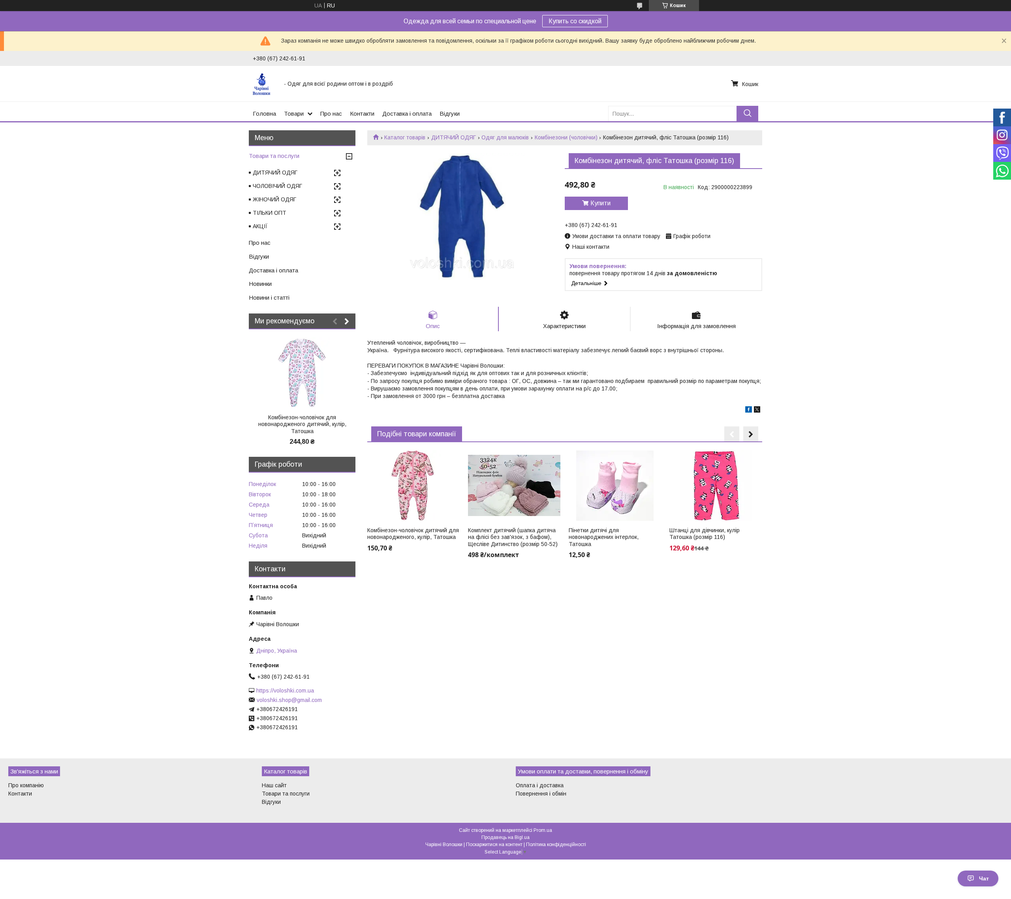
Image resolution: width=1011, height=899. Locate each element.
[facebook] (748, 410)
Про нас (331, 113)
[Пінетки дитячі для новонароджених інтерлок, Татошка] (615, 485)
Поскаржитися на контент (494, 844)
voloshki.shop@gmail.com (289, 700)
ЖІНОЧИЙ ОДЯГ (274, 199)
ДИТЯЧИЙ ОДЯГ (453, 137)
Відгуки (450, 113)
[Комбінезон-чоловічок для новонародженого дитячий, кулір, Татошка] (302, 372)
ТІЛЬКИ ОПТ (269, 213)
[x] (757, 410)
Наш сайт (274, 785)
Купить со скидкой (575, 21)
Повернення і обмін (541, 793)
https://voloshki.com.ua (285, 690)
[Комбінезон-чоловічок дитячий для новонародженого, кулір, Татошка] (413, 485)
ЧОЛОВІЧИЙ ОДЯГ (277, 186)
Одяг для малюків (505, 137)
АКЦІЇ (260, 226)
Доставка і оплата (407, 113)
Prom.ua (543, 830)
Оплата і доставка (540, 785)
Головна (264, 113)
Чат (984, 878)
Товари (294, 113)
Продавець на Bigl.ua (505, 837)
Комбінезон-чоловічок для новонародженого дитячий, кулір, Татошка (302, 424)
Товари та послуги (274, 155)
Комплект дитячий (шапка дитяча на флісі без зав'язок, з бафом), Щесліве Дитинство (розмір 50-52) (513, 537)
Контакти (362, 113)
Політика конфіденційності (556, 844)
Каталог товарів (404, 137)
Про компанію (26, 785)
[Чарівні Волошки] (263, 84)
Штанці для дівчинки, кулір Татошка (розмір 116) (704, 534)
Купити (600, 203)
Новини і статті (269, 297)
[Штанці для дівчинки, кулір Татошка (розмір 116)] (715, 485)
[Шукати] (747, 113)
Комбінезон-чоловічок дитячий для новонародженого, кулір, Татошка (413, 534)
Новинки (260, 283)
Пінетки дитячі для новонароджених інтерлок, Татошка (604, 537)
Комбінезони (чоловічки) (566, 137)
